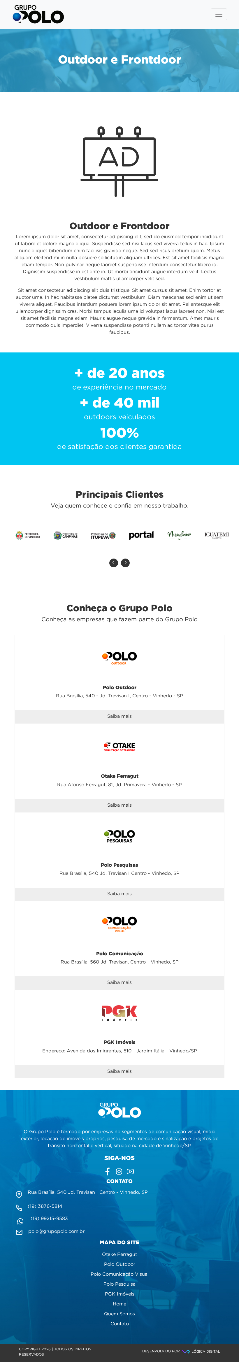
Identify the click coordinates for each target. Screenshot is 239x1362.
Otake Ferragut (119, 1254)
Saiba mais (119, 716)
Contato (119, 1324)
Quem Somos (119, 1314)
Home (119, 1304)
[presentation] (113, 563)
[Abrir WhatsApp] (224, 1347)
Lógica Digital (205, 1351)
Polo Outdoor (119, 1264)
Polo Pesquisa (119, 1284)
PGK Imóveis (119, 1294)
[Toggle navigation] (219, 14)
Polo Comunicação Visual (120, 1274)
